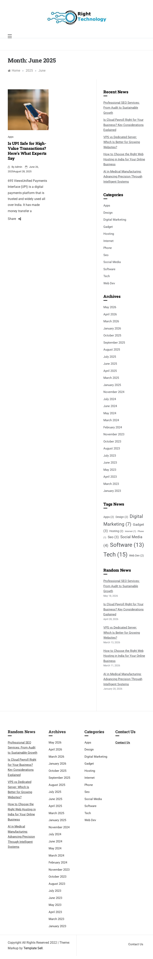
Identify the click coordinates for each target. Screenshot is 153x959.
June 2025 (110, 363)
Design (108, 212)
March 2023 (111, 484)
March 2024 (111, 420)
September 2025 (114, 342)
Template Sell (33, 948)
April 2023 (110, 477)
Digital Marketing (114, 219)
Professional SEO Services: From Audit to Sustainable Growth (121, 108)
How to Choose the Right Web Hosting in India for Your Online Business (124, 159)
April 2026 (110, 314)
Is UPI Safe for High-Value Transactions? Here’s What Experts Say (27, 151)
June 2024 (110, 406)
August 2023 (111, 448)
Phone (107, 248)
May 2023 (109, 470)
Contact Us (122, 742)
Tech (106, 276)
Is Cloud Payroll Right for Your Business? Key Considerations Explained (123, 125)
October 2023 (112, 441)
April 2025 (110, 371)
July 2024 (109, 399)
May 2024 (109, 413)
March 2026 (111, 321)
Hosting (108, 234)
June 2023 (110, 462)
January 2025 (112, 385)
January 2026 (112, 328)
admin (18, 166)
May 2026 (109, 307)
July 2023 (109, 455)
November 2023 (113, 434)
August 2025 (111, 349)
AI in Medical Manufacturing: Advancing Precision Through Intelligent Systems (122, 176)
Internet (108, 241)
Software (109, 269)
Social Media (112, 262)
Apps (11, 136)
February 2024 (112, 427)
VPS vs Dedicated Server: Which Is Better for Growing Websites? (121, 142)
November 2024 (113, 392)
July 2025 (109, 357)
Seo (106, 255)
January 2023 (112, 491)
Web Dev (109, 283)
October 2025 (112, 335)
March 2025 (111, 378)
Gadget (108, 227)
